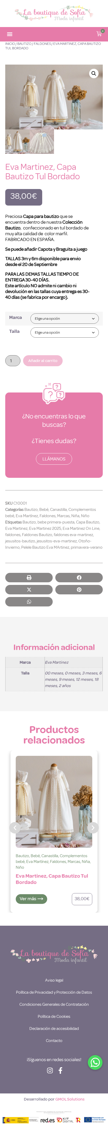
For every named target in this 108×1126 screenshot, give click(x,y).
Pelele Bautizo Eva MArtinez (45, 547)
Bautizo (24, 43)
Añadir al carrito (42, 360)
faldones (12, 534)
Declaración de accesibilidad (54, 1028)
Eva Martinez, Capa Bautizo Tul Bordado (52, 879)
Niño (85, 516)
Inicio (10, 43)
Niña (75, 516)
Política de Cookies (54, 1016)
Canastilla (58, 509)
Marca (15, 317)
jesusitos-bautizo (20, 541)
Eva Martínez (27, 516)
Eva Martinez (16, 528)
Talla (14, 331)
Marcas (63, 516)
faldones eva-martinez (73, 534)
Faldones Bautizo (37, 534)
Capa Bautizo (87, 522)
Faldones (42, 43)
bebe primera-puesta (55, 522)
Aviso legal (54, 980)
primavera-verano (86, 547)
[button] (9, 34)
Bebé (43, 509)
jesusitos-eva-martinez (57, 541)
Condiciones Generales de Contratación (54, 1004)
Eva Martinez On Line (81, 528)
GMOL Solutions (69, 1099)
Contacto (54, 1040)
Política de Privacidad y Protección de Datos (54, 992)
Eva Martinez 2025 (45, 528)
